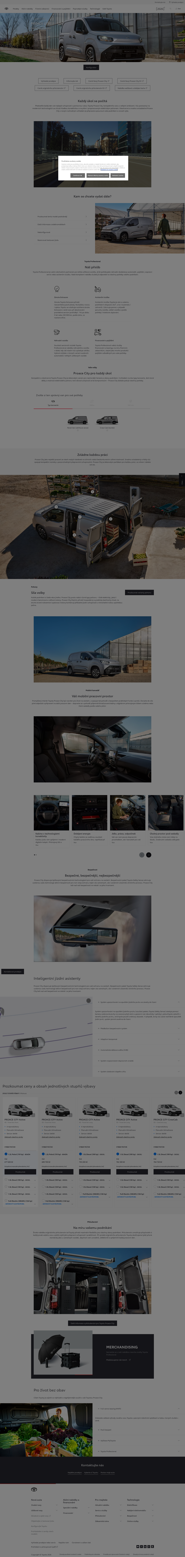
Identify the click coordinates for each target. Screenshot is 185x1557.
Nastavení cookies (117, 175)
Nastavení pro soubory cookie (109, 169)
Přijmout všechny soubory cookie (98, 175)
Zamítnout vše (77, 175)
